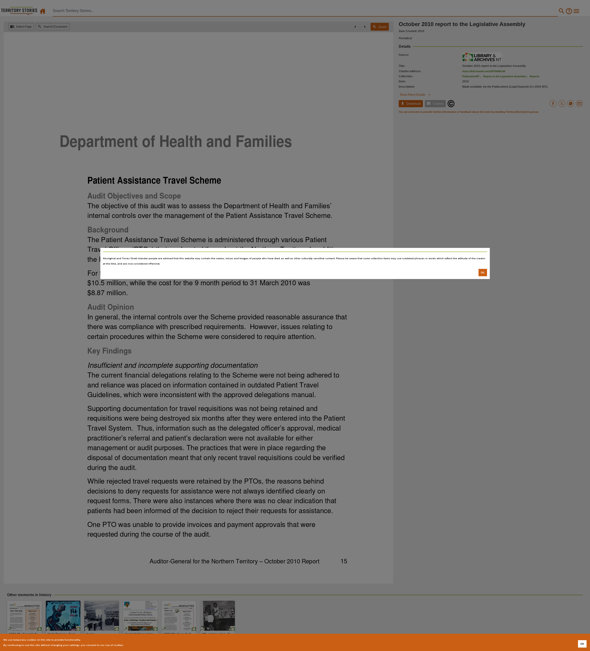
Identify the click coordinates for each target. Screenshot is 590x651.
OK (483, 273)
